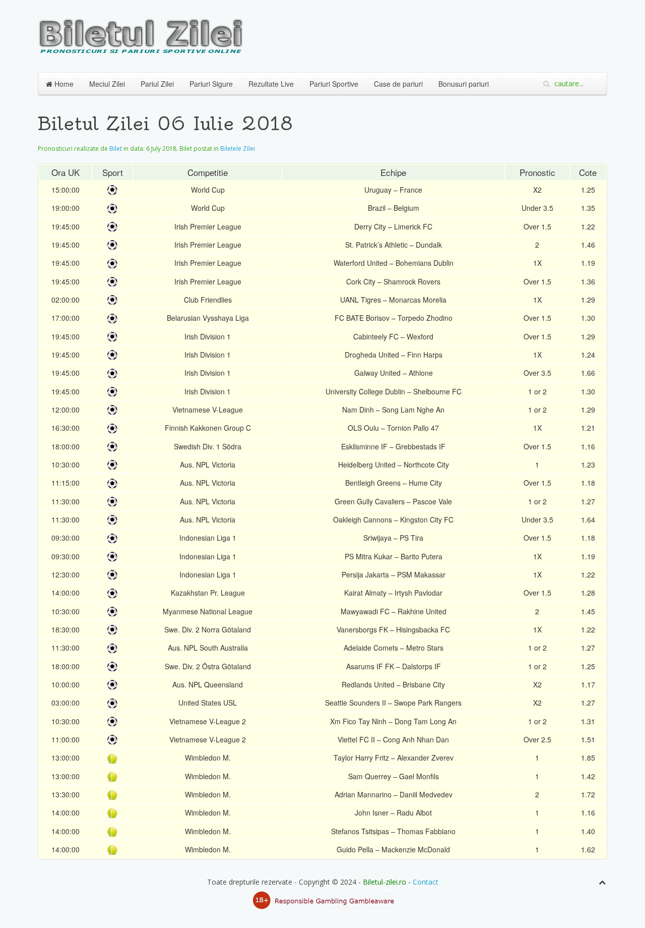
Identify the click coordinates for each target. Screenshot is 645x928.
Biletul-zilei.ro (384, 882)
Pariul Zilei (157, 84)
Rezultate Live (271, 84)
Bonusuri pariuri (463, 84)
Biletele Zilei (237, 148)
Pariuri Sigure (211, 84)
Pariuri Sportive (333, 84)
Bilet (115, 148)
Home (63, 84)
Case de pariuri (398, 84)
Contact (425, 882)
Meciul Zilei (107, 84)
